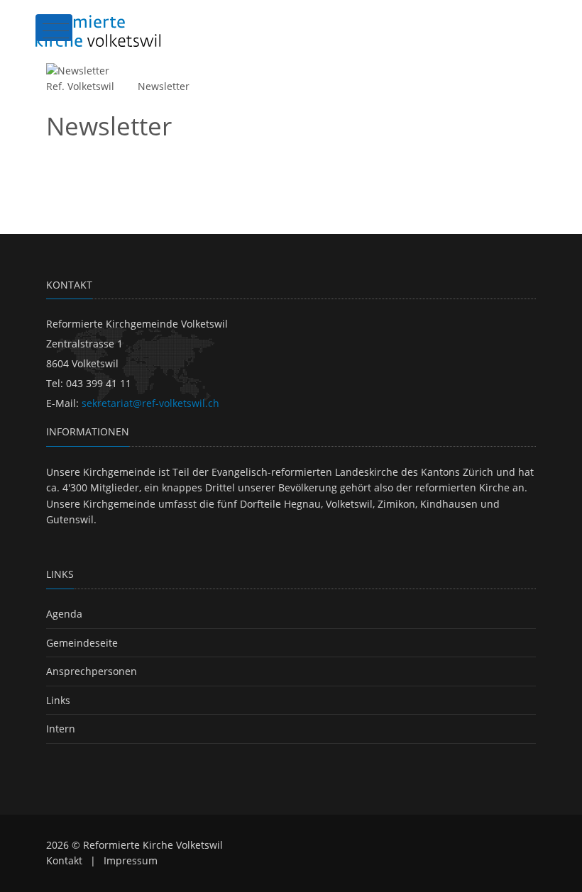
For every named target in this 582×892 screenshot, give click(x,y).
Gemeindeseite (82, 643)
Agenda (64, 613)
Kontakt (64, 860)
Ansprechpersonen (91, 671)
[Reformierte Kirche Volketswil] (97, 31)
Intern (60, 728)
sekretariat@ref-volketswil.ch (150, 403)
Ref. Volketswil (80, 86)
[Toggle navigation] (53, 27)
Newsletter (164, 86)
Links (58, 700)
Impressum (131, 860)
